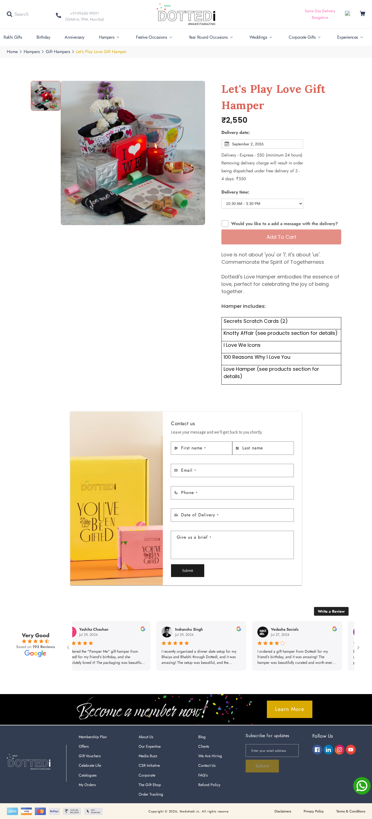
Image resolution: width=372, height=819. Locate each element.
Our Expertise (150, 746)
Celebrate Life (90, 765)
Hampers (32, 51)
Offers (84, 746)
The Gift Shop (150, 784)
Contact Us (207, 765)
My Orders (87, 784)
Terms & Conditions (350, 811)
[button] (18, 14)
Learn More (289, 709)
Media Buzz (148, 756)
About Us (146, 737)
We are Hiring (210, 756)
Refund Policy (209, 784)
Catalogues (88, 775)
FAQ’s (203, 775)
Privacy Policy (314, 811)
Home (12, 51)
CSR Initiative (149, 765)
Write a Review (331, 611)
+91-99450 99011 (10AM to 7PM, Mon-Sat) (84, 16)
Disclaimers (283, 811)
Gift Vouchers (90, 756)
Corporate (147, 775)
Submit (187, 571)
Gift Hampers (58, 51)
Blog (202, 737)
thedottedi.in (189, 811)
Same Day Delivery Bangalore (320, 14)
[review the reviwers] (126, 630)
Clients (203, 746)
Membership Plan (93, 737)
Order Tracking (151, 794)
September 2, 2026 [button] (248, 144)
